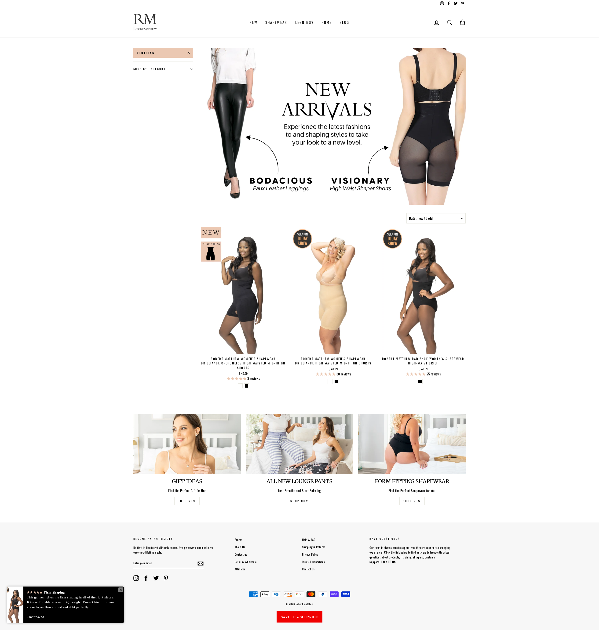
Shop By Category (149, 69)
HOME (326, 22)
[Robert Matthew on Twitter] (156, 578)
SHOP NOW (187, 501)
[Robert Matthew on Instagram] (136, 578)
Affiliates (240, 569)
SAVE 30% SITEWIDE (299, 616)
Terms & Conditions (313, 562)
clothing (146, 53)
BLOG (344, 22)
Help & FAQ (308, 539)
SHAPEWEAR (276, 22)
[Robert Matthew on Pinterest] (166, 578)
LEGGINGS (304, 22)
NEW (254, 22)
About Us (240, 547)
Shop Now (412, 501)
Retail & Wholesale (246, 562)
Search (238, 539)
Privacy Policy (310, 554)
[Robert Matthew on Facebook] (146, 578)
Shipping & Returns (313, 547)
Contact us (241, 554)
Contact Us (308, 569)
